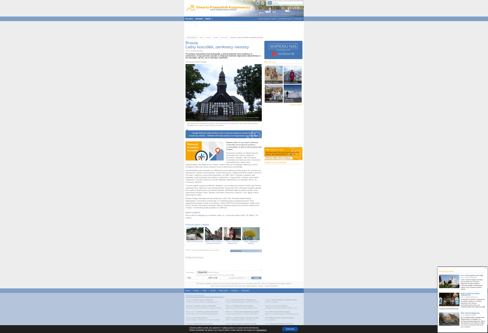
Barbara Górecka (471, 297)
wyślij (256, 278)
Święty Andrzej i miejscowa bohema (282, 318)
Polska (216, 37)
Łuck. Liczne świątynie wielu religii (472, 275)
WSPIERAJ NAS (285, 19)
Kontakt (212, 291)
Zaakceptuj (290, 329)
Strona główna (192, 37)
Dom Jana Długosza (200, 318)
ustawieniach (261, 330)
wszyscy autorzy (296, 105)
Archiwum (234, 291)
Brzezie (191, 62)
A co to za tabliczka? (280, 306)
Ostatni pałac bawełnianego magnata (246, 312)
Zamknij (486, 268)
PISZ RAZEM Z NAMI (267, 19)
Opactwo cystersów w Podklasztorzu (243, 300)
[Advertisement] (242, 27)
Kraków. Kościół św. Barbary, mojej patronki (470, 294)
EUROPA (199, 19)
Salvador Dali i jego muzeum (203, 323)
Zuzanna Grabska (197, 51)
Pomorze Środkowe (201, 62)
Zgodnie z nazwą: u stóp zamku (205, 306)
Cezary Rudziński (470, 277)
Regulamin (245, 291)
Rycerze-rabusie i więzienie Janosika (246, 318)
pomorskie (224, 37)
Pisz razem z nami (275, 149)
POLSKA (189, 19)
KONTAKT (298, 19)
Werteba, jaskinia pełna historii (208, 312)
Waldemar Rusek (470, 315)
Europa (208, 37)
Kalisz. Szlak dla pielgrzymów (470, 313)
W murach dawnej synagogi (280, 312)
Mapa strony (223, 291)
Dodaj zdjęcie (190, 272)
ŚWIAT (208, 19)
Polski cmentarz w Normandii (203, 300)
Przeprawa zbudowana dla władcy (282, 323)
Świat (201, 37)
